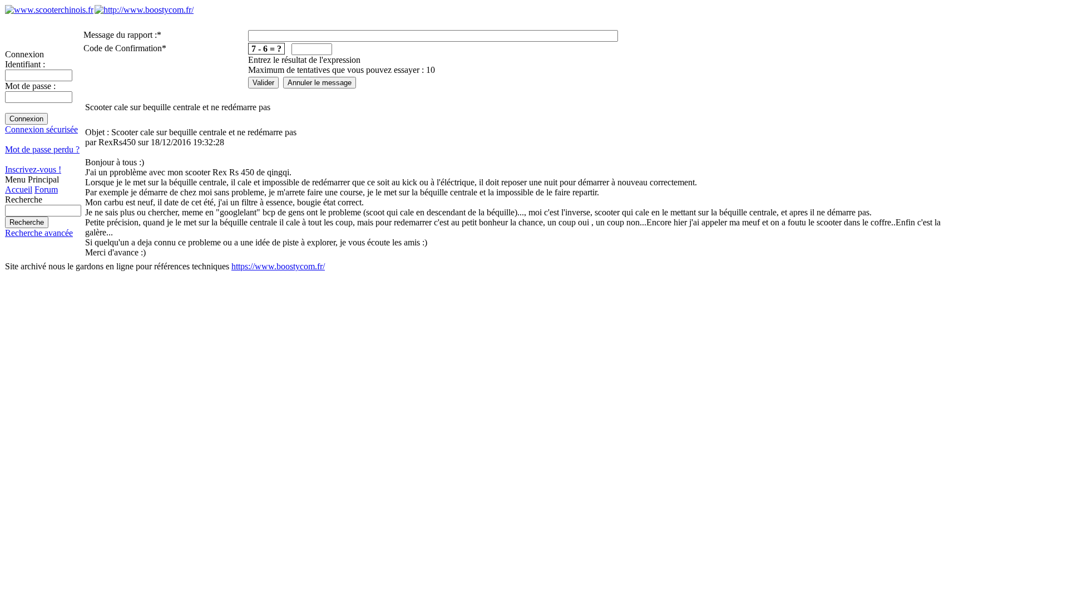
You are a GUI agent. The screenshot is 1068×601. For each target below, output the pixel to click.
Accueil (18, 189)
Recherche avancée (39, 233)
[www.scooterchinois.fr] (49, 9)
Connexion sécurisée (41, 129)
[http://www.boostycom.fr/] (144, 9)
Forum (46, 189)
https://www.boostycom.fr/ (278, 266)
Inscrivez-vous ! (33, 169)
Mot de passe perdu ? (42, 149)
